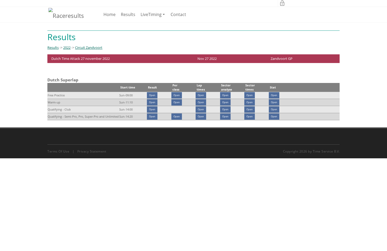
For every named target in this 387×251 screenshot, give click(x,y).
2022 (67, 47)
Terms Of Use (58, 151)
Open (152, 95)
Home (109, 14)
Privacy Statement (91, 151)
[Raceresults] (66, 15)
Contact (178, 14)
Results (128, 14)
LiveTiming (154, 17)
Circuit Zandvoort (88, 47)
